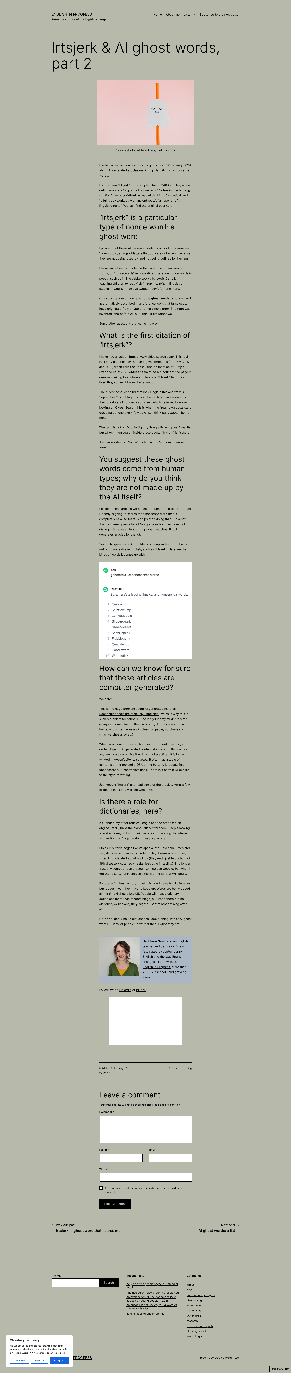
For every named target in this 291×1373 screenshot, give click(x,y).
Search (56, 1276)
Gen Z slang (194, 1300)
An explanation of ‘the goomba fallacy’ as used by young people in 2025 (151, 1298)
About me (173, 14)
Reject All (39, 1360)
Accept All (59, 1360)
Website (104, 1169)
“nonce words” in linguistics (133, 273)
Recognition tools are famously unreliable (129, 714)
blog (189, 1068)
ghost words (160, 298)
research (192, 1320)
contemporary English (201, 1295)
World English (195, 1336)
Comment (106, 1112)
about (190, 1284)
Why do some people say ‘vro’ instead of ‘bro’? (152, 1285)
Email (152, 1149)
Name (104, 1149)
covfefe (157, 289)
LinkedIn (125, 990)
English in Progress (72, 14)
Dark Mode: (277, 1368)
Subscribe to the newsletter (219, 14)
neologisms (194, 1310)
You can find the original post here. (148, 206)
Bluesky (141, 990)
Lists (187, 14)
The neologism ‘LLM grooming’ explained (152, 1292)
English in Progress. (157, 967)
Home (157, 14)
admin (106, 1072)
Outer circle (194, 1315)
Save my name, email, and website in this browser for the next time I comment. (143, 1190)
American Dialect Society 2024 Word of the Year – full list (151, 1306)
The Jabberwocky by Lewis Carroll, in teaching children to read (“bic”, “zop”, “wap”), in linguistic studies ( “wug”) (140, 284)
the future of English (200, 1326)
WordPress (232, 1357)
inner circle (194, 1305)
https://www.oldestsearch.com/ (151, 356)
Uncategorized (196, 1331)
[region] (39, 1351)
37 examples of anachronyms (145, 1313)
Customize (20, 1360)
